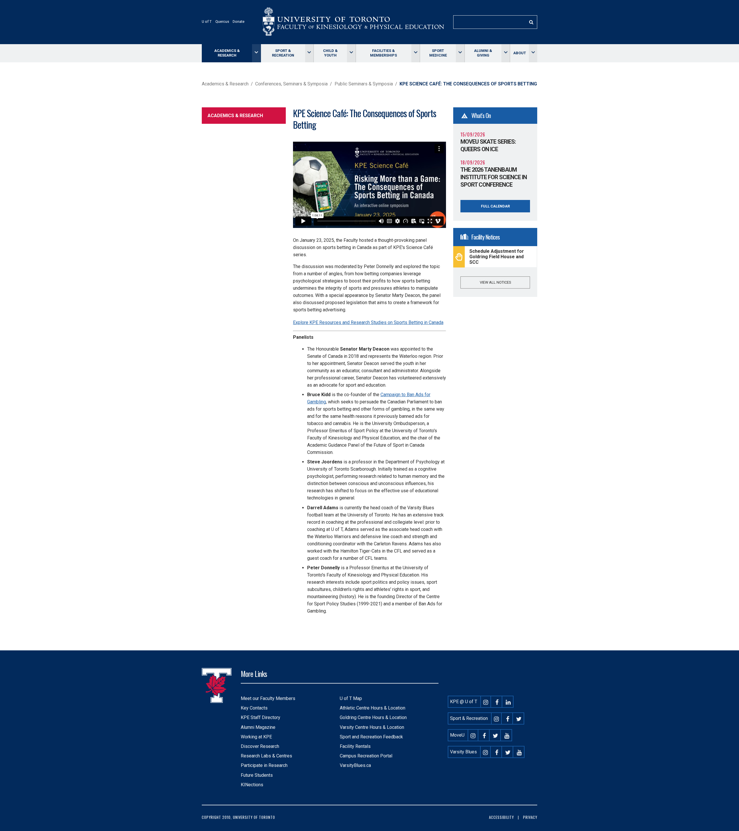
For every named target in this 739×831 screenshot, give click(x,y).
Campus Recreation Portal (366, 756)
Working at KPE (256, 737)
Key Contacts (254, 708)
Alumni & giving (483, 52)
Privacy (530, 817)
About (519, 53)
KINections (252, 784)
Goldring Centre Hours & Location (373, 717)
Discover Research (260, 746)
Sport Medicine (438, 52)
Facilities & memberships (383, 52)
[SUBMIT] (531, 22)
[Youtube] (507, 735)
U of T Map (351, 698)
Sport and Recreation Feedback (371, 737)
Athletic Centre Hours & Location (372, 708)
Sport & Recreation (283, 52)
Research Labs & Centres (266, 756)
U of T (207, 21)
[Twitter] (519, 718)
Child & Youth (330, 52)
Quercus (222, 21)
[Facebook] (497, 701)
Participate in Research (264, 765)
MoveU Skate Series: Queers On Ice (488, 145)
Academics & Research (227, 52)
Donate (239, 21)
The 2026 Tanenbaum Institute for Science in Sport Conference (493, 177)
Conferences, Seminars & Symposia (291, 84)
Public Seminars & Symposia (364, 84)
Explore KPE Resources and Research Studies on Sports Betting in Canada (368, 322)
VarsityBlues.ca (355, 765)
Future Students (257, 775)
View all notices (495, 282)
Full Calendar (495, 206)
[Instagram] (486, 701)
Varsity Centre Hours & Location (372, 727)
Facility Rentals (355, 746)
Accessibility (501, 817)
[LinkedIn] (508, 701)
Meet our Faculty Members (268, 698)
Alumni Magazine (258, 727)
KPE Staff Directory (260, 717)
